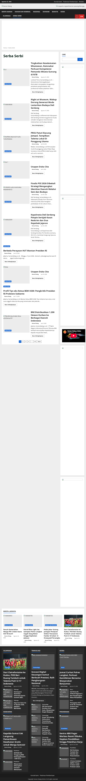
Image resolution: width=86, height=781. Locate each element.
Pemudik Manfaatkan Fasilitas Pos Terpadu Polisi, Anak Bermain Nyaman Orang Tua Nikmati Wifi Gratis (36, 730)
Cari (64, 54)
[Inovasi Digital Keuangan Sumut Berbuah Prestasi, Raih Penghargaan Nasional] (43, 662)
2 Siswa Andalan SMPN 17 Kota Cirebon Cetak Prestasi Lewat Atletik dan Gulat (64, 762)
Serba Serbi (17, 16)
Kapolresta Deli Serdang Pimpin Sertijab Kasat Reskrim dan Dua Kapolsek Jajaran (16, 227)
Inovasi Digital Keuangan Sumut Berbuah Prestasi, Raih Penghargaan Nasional (42, 677)
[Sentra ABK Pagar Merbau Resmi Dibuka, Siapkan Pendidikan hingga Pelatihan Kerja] (71, 723)
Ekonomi (46, 12)
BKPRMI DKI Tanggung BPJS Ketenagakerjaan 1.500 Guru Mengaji (8, 754)
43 (35, 341)
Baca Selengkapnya (38, 92)
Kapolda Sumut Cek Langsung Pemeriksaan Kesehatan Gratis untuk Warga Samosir (14, 739)
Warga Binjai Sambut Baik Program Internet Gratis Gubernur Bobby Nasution (36, 741)
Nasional (36, 12)
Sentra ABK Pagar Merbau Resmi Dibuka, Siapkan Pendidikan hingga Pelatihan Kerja (71, 737)
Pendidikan (64, 728)
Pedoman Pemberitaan (70, 2)
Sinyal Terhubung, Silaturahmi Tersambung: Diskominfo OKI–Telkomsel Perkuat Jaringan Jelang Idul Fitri (36, 719)
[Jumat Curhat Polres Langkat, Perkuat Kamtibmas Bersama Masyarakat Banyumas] (71, 662)
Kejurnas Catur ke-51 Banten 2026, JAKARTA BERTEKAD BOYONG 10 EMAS (8, 704)
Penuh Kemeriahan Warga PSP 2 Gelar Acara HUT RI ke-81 (12, 631)
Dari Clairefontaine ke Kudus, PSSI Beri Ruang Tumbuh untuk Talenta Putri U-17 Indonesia (73, 632)
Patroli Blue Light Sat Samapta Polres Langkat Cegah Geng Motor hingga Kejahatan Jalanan (33, 633)
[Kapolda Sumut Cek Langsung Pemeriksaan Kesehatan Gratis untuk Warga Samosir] (14, 723)
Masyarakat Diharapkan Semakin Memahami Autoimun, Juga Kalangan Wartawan (8, 765)
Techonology (36, 667)
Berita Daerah (7, 12)
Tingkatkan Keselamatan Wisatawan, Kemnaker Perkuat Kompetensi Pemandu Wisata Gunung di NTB (16, 77)
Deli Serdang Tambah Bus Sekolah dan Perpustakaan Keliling (64, 751)
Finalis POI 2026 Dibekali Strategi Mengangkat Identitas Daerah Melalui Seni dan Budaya (16, 195)
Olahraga (6, 16)
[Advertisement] (43, 34)
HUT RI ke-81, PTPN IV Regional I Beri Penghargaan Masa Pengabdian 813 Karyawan (64, 693)
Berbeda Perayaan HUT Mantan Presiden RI (25, 250)
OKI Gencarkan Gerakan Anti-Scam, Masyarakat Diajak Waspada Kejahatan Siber (36, 708)
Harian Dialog (35, 77)
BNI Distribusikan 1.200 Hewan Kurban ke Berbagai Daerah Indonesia (16, 324)
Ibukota (55, 12)
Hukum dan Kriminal (23, 12)
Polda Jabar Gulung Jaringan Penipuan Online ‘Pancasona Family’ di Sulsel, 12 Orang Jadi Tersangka (52, 633)
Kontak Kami (58, 2)
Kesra (63, 12)
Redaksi (81, 2)
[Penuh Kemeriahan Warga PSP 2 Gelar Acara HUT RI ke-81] (12, 621)
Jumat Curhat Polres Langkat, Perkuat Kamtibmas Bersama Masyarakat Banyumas (70, 678)
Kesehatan (7, 728)
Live (81, 16)
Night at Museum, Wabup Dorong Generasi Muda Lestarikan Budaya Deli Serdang (16, 112)
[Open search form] (83, 11)
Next (39, 341)
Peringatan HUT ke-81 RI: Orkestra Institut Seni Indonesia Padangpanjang (64, 704)
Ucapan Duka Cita (16, 170)
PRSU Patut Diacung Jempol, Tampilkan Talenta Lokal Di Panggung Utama (16, 144)
